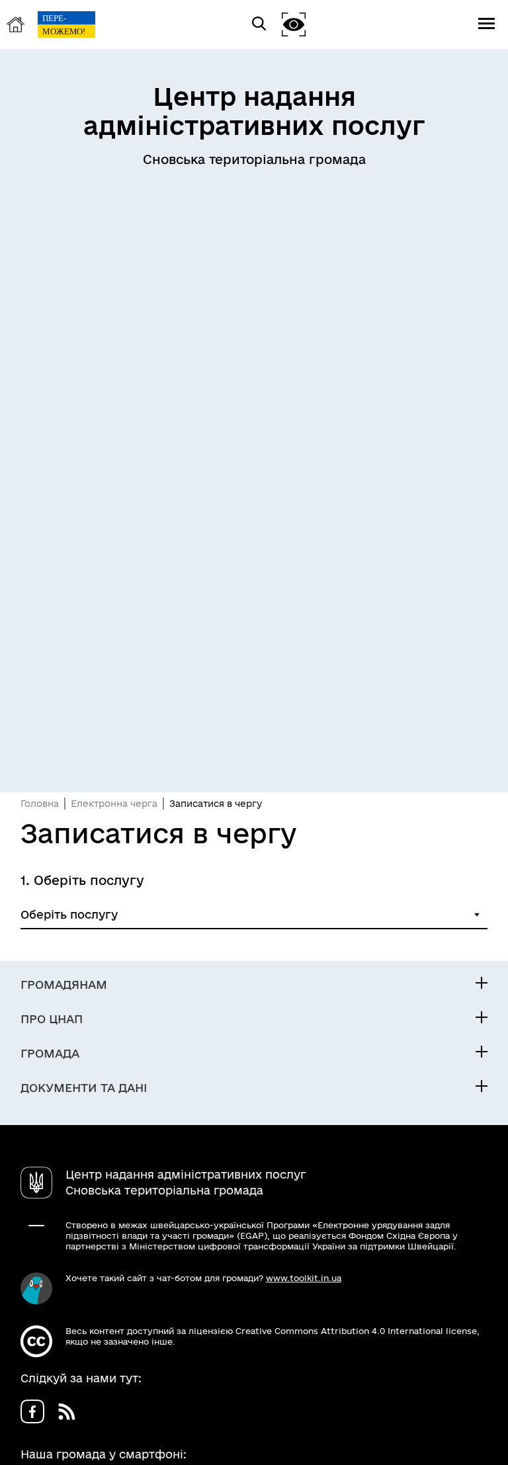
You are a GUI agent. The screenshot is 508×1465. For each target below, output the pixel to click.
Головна (40, 803)
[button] (294, 24)
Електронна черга (114, 803)
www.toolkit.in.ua (303, 1277)
